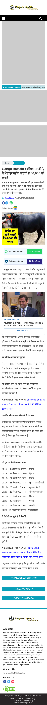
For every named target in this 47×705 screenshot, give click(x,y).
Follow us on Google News (23, 703)
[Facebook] (4, 681)
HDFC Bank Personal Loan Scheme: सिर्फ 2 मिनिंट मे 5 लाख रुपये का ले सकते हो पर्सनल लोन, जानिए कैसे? (22, 552)
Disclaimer (27, 701)
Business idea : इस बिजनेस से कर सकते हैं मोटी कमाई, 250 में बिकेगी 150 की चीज (23, 404)
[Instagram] (12, 681)
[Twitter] (8, 681)
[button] (3, 18)
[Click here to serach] (41, 19)
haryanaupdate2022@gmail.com (14, 673)
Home (7, 163)
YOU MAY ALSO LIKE (23, 598)
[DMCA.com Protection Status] (9, 689)
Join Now (35, 251)
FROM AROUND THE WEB (23, 578)
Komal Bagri (9, 198)
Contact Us (9, 669)
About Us (8, 629)
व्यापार (18, 163)
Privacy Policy (30, 699)
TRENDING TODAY (23, 589)
